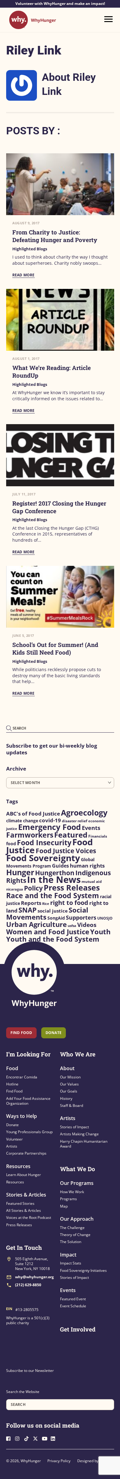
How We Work (72, 1191)
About (67, 1068)
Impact (68, 1254)
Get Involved (77, 1329)
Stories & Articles (26, 1194)
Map (64, 1206)
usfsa (72, 926)
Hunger (20, 872)
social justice (53, 911)
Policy (33, 887)
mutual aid (92, 881)
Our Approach (77, 1219)
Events (91, 827)
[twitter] (37, 1438)
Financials (97, 836)
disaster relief (74, 821)
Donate (12, 1124)
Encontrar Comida (21, 1077)
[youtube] (46, 1438)
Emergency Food (49, 827)
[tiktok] (28, 1438)
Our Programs (77, 1183)
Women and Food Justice (47, 931)
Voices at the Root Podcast (28, 1217)
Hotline (12, 1084)
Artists (11, 1146)
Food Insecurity (44, 842)
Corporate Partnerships (26, 1153)
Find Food (21, 1032)
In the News (54, 879)
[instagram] (19, 1438)
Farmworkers (29, 835)
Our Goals (68, 1091)
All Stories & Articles (23, 1210)
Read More (23, 275)
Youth (100, 931)
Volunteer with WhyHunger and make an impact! (60, 3)
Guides (60, 865)
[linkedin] (55, 1438)
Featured (70, 835)
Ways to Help (21, 1116)
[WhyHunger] (32, 26)
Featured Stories (20, 1203)
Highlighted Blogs (29, 249)
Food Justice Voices (66, 850)
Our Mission (70, 1077)
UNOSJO (105, 918)
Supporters (81, 917)
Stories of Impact (74, 1127)
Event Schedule (73, 1306)
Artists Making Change (79, 1134)
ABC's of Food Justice (33, 813)
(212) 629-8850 (28, 1284)
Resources (18, 1166)
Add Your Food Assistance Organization (28, 1101)
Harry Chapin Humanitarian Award (83, 1144)
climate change (22, 821)
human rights (87, 865)
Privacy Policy (58, 1460)
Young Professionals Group (29, 1131)
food (11, 843)
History (66, 1098)
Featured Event (73, 1299)
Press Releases (72, 887)
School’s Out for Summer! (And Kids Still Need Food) (55, 648)
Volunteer (14, 1139)
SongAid (56, 918)
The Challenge (72, 1227)
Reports (31, 902)
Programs (68, 1198)
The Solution (70, 1241)
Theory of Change (75, 1234)
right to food (69, 902)
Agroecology (84, 813)
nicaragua (14, 889)
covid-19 (50, 820)
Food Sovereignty (43, 858)
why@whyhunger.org (34, 1276)
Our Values (69, 1084)
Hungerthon (54, 872)
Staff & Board (71, 1105)
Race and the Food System (52, 895)
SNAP (27, 910)
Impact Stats (70, 1263)
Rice (45, 904)
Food (12, 1068)
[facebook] (10, 1438)
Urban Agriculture (36, 924)
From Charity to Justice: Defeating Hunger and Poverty (54, 236)
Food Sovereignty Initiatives (83, 1270)
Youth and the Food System (52, 939)
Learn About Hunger (23, 1174)
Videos (86, 925)
